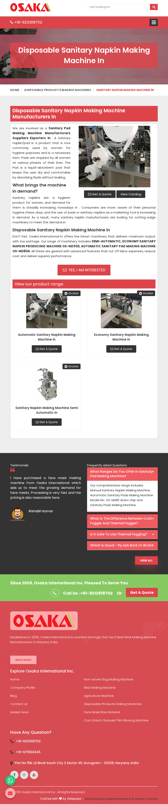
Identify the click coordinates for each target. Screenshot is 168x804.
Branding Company (145, 799)
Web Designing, (94, 799)
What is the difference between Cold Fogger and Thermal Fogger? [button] (120, 521)
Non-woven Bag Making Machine (108, 679)
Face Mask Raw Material (102, 712)
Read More (23, 660)
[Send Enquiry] (10, 793)
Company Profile (22, 687)
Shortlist (73, 293)
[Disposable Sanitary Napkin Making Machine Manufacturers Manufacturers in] (115, 156)
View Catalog (130, 194)
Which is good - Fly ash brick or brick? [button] (121, 545)
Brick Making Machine (100, 687)
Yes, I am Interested (86, 270)
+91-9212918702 (27, 22)
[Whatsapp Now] (10, 780)
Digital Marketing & (118, 799)
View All (146, 560)
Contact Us (18, 704)
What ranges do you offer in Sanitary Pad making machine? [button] (121, 474)
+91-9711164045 (28, 752)
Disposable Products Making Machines (57, 90)
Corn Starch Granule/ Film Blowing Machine (116, 720)
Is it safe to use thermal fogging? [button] (118, 534)
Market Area (19, 712)
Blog (13, 696)
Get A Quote (101, 194)
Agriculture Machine (99, 696)
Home (14, 90)
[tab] (122, 474)
